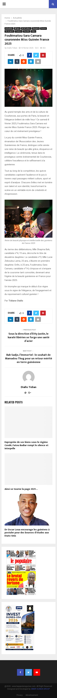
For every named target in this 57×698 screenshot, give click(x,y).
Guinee (43, 28)
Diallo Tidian (12, 48)
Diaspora (36, 28)
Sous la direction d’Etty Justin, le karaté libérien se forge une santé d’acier (28, 337)
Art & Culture (26, 28)
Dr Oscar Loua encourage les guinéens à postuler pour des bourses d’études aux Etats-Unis (27, 533)
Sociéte (26, 31)
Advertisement (32, 695)
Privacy (20, 695)
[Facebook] (20, 672)
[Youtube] (36, 672)
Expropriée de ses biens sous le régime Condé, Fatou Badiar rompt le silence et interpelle (26, 445)
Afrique (17, 28)
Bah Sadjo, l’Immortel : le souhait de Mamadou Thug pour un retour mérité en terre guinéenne (28, 358)
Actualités (9, 28)
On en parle (9, 31)
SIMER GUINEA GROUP (40, 689)
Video (33, 31)
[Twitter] (28, 672)
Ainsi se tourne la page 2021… (21, 489)
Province (18, 31)
